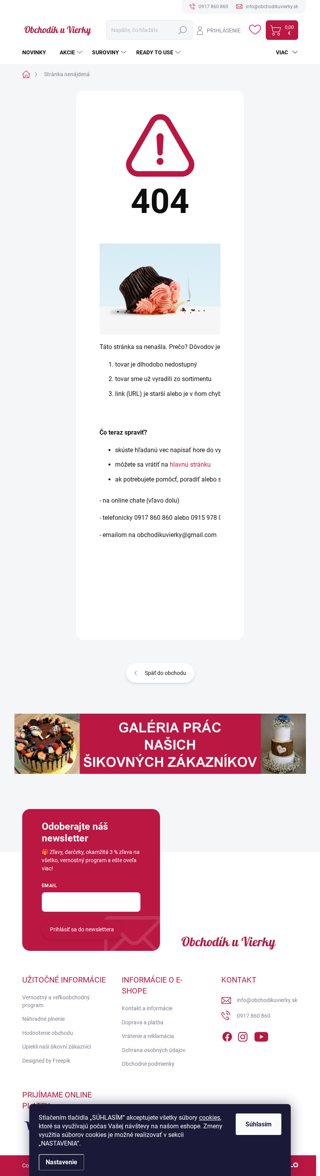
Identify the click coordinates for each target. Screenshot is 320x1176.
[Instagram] (243, 1035)
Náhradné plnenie (43, 1019)
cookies (209, 1117)
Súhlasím (258, 1124)
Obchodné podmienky (148, 1064)
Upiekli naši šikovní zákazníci (56, 1047)
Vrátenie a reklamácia (148, 1036)
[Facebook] (227, 1035)
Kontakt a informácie (147, 1008)
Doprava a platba (143, 1022)
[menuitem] (37, 52)
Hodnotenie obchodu (47, 1033)
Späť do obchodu (165, 673)
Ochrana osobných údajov (153, 1050)
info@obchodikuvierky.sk (267, 1000)
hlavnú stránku (190, 464)
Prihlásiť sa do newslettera (82, 929)
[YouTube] (261, 1035)
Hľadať (182, 30)
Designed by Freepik (46, 1061)
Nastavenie (61, 1162)
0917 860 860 (253, 1016)
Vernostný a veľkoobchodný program (56, 1001)
